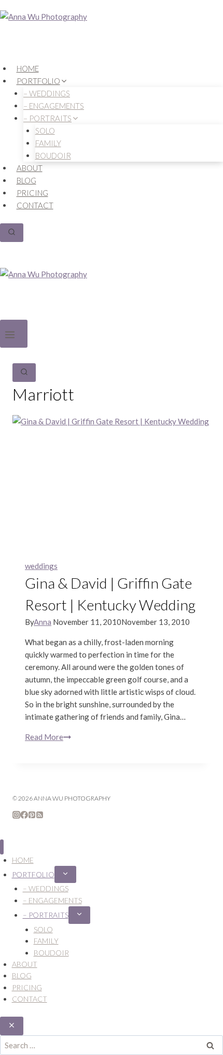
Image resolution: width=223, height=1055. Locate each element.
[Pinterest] (32, 815)
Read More (48, 737)
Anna (42, 621)
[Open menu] (13, 334)
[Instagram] (16, 815)
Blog (26, 180)
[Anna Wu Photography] (111, 36)
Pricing (32, 192)
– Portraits (45, 914)
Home (28, 68)
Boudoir (53, 155)
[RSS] (40, 815)
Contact (35, 205)
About (30, 168)
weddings (41, 566)
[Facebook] (24, 815)
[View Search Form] (11, 232)
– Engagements (52, 900)
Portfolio (33, 874)
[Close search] (11, 1026)
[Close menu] (2, 846)
